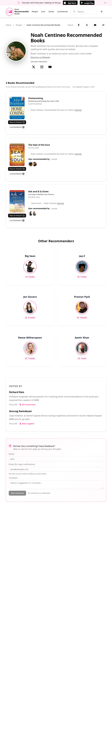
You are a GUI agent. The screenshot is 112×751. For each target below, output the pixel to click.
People (35, 11)
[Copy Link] (103, 25)
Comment (13, 478)
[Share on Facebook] (79, 25)
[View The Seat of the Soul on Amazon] (17, 154)
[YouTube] (50, 67)
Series (51, 11)
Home (8, 25)
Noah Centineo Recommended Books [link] (43, 25)
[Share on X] (87, 25)
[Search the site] (74, 12)
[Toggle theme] (102, 12)
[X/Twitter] (34, 67)
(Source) (78, 110)
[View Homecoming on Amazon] (17, 108)
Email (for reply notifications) (22, 464)
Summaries (62, 11)
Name (11, 454)
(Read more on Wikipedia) (40, 57)
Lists (43, 11)
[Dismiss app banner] (105, 3)
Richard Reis (16, 392)
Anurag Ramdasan (20, 411)
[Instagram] (42, 67)
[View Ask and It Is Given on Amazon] (17, 201)
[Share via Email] (95, 25)
